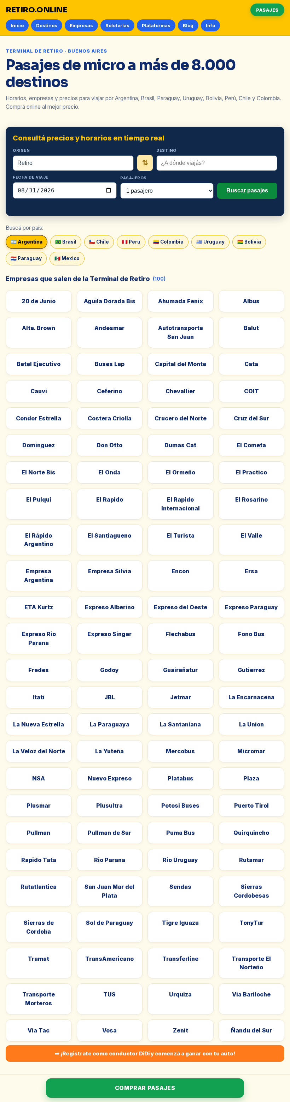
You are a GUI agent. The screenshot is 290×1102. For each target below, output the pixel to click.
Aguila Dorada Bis (109, 301)
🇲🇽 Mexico (67, 258)
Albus (251, 301)
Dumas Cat (180, 445)
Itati (39, 697)
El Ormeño (180, 472)
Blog (188, 25)
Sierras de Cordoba (39, 927)
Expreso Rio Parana (39, 638)
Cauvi (38, 391)
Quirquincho (251, 832)
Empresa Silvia (109, 571)
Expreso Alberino (109, 607)
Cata (251, 363)
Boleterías (117, 25)
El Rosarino (251, 499)
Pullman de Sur (109, 832)
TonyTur (251, 922)
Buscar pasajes (247, 190)
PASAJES (267, 10)
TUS (109, 994)
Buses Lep (109, 363)
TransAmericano (109, 958)
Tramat (38, 958)
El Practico (251, 472)
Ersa (251, 571)
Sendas (180, 886)
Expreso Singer (109, 633)
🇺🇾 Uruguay (210, 242)
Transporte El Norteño (251, 963)
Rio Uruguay (180, 859)
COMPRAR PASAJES (145, 1087)
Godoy (109, 669)
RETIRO (36, 9)
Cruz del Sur (251, 418)
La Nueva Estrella (38, 724)
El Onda (109, 472)
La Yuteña (109, 751)
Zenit (180, 1030)
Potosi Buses (180, 805)
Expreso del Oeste (180, 607)
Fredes (38, 669)
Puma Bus (180, 832)
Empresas (81, 25)
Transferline (180, 958)
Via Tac (39, 1030)
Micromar (251, 751)
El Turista (181, 535)
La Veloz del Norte (38, 751)
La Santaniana (180, 724)
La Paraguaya (109, 724)
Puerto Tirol (251, 805)
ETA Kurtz (38, 607)
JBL (109, 697)
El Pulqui (38, 499)
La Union (251, 724)
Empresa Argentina (38, 575)
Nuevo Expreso (110, 778)
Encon (180, 571)
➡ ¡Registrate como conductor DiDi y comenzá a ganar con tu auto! (145, 1053)
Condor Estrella (38, 418)
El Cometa (251, 445)
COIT (251, 391)
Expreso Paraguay (251, 607)
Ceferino (109, 391)
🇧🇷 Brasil (65, 242)
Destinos (46, 25)
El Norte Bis (39, 472)
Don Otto (109, 445)
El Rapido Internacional (180, 504)
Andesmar (109, 327)
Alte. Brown (38, 327)
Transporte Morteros (38, 999)
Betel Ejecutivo (38, 363)
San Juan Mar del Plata (109, 891)
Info (210, 25)
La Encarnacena (251, 697)
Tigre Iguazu (180, 922)
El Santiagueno (109, 535)
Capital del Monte (180, 363)
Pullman (38, 832)
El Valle (251, 535)
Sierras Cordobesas (251, 891)
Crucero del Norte (181, 418)
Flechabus (181, 633)
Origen (21, 150)
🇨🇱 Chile (99, 242)
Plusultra (109, 805)
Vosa (109, 1030)
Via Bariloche (251, 994)
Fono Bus (251, 633)
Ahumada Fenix (180, 301)
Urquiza (180, 994)
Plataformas (156, 25)
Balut (251, 327)
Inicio (17, 25)
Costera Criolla (110, 418)
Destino (166, 150)
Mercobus (180, 751)
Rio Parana (109, 859)
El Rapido (109, 499)
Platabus (180, 778)
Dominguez (38, 445)
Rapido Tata (38, 859)
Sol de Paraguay (109, 922)
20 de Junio (39, 301)
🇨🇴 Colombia (168, 242)
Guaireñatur (180, 669)
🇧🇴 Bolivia (249, 242)
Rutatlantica (39, 886)
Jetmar (180, 697)
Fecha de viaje (30, 177)
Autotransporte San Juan (180, 332)
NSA (38, 778)
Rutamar (251, 859)
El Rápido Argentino (38, 540)
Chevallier (180, 391)
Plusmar (39, 805)
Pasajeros (133, 177)
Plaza (251, 778)
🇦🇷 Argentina (26, 242)
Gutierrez (251, 669)
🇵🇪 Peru (131, 242)
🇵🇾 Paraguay (26, 258)
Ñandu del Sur (251, 1030)
